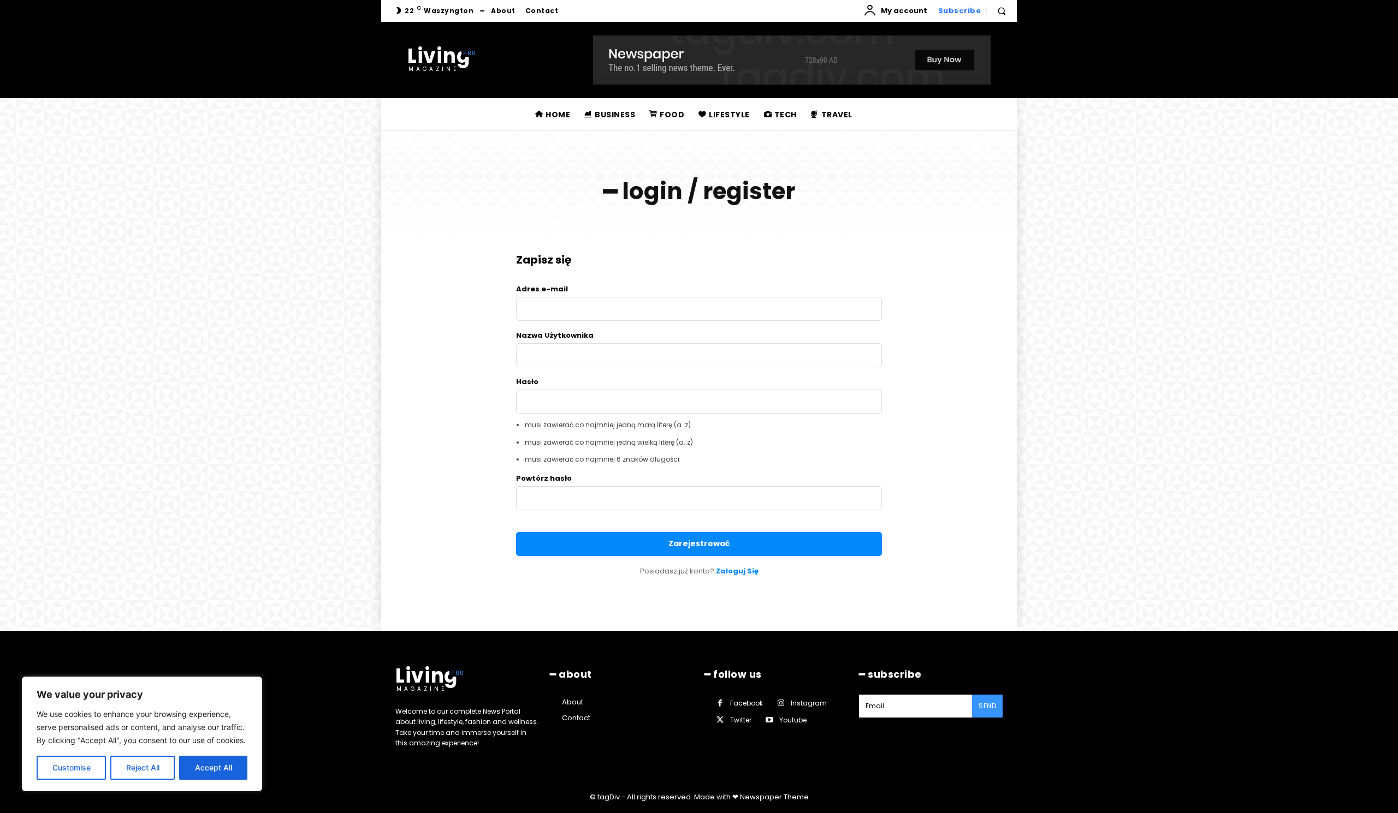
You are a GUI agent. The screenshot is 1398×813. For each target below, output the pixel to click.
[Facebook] (720, 703)
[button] (1001, 11)
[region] (142, 734)
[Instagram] (780, 703)
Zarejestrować (699, 543)
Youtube (793, 720)
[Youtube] (769, 720)
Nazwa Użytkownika (555, 335)
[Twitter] (720, 720)
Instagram (809, 703)
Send (987, 705)
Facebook (746, 703)
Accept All (213, 767)
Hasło (527, 381)
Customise (71, 767)
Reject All (142, 767)
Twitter (740, 720)
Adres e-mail (542, 288)
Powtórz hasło (544, 478)
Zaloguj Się (737, 571)
